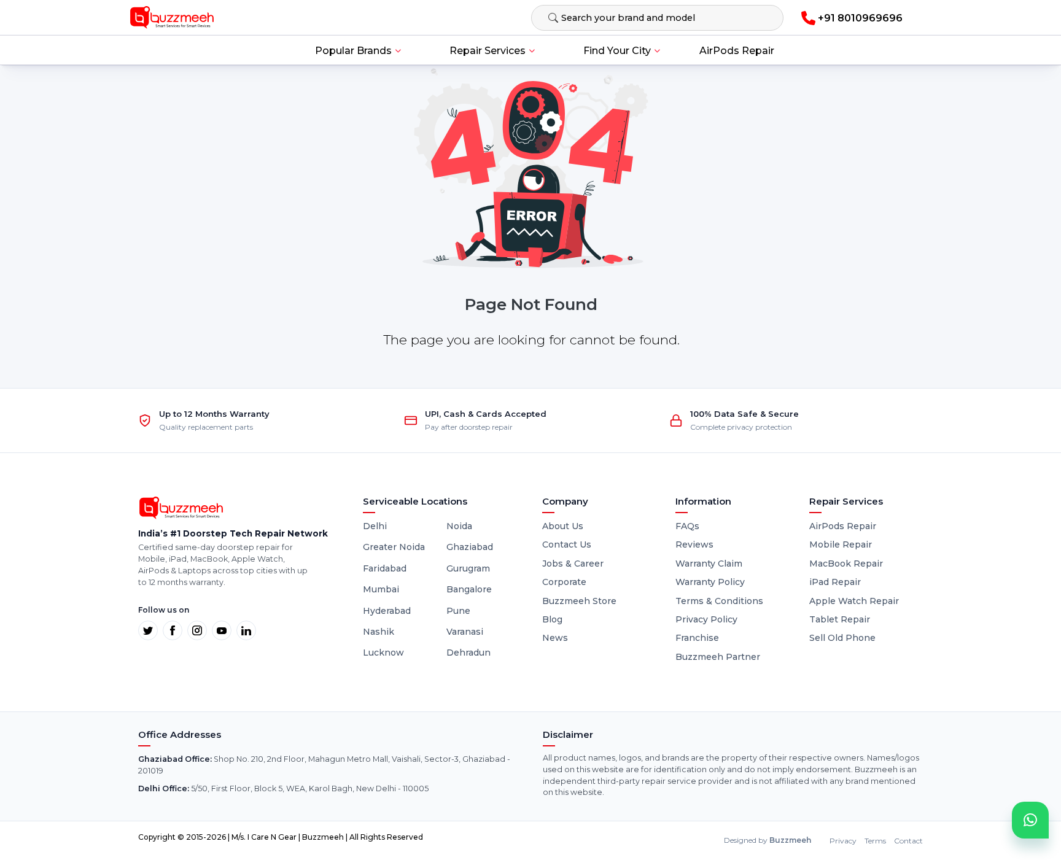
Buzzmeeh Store (579, 600)
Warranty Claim (708, 563)
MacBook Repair (846, 563)
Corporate (564, 581)
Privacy (843, 840)
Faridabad (384, 568)
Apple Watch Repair (854, 600)
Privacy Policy (706, 619)
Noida (459, 526)
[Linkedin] (246, 630)
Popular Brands (353, 50)
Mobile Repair (840, 544)
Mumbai (381, 589)
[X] (148, 630)
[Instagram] (197, 630)
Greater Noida (394, 546)
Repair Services (487, 50)
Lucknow (383, 652)
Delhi (375, 526)
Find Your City (617, 50)
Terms (875, 840)
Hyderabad (387, 610)
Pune (458, 610)
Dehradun (468, 652)
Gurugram (468, 568)
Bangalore (469, 589)
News (555, 637)
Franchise (697, 637)
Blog (552, 619)
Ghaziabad (469, 546)
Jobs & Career (573, 563)
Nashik (378, 631)
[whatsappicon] (1030, 820)
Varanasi (464, 631)
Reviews (694, 544)
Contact (908, 840)
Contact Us (566, 544)
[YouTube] (221, 630)
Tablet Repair (839, 619)
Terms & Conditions (719, 600)
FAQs (687, 526)
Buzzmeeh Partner (717, 656)
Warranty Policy (710, 581)
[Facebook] (172, 630)
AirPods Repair (736, 50)
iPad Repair (835, 581)
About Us (562, 526)
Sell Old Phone (842, 637)
